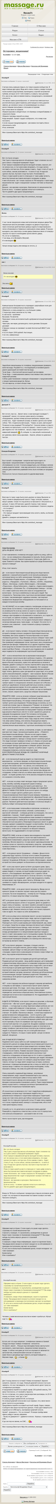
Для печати (49, 56)
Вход (28, 20)
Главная (15, 26)
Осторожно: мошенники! (16, 51)
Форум (14, 30)
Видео (41, 35)
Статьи (41, 30)
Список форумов (10, 66)
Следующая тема (47, 74)
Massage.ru (23, 1497)
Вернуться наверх (8, 140)
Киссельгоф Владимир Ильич (41, 1462)
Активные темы (49, 47)
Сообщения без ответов (37, 47)
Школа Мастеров (24, 66)
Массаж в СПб (15, 40)
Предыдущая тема (34, 74)
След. (18, 54)
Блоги (15, 35)
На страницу (7, 54)
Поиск (32, 18)
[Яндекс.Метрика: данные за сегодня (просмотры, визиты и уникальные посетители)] (28, 1501)
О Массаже (41, 26)
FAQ (25, 18)
